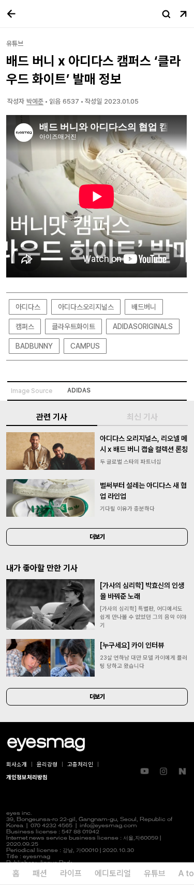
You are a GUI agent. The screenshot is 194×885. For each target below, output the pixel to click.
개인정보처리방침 (27, 777)
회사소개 (16, 764)
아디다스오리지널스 (86, 307)
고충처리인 (80, 764)
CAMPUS (85, 346)
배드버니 (143, 307)
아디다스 (28, 307)
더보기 (97, 536)
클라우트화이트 (73, 326)
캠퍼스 (25, 326)
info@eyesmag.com (108, 826)
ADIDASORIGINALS (143, 326)
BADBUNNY (34, 346)
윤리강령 (47, 764)
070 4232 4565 (51, 826)
